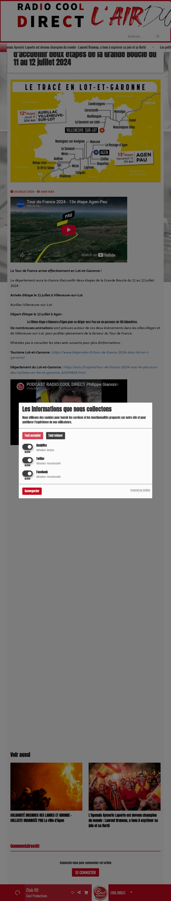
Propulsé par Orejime (140, 490)
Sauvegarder (32, 491)
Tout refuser (55, 435)
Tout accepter (33, 435)
